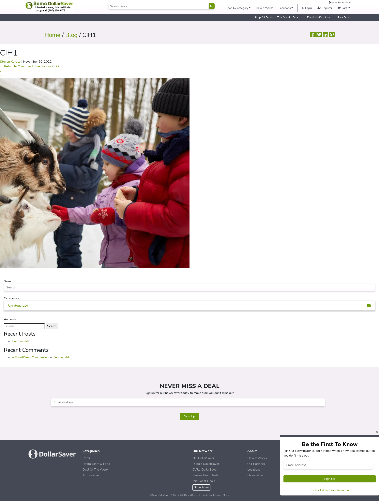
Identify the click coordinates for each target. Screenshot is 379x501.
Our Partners (256, 464)
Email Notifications (318, 17)
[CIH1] (95, 173)
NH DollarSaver (203, 458)
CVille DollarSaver (205, 469)
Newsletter (255, 475)
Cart (344, 8)
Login (308, 8)
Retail (87, 458)
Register (326, 8)
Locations (285, 8)
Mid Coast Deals (203, 481)
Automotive (91, 475)
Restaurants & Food (96, 464)
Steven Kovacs (10, 61)
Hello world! (20, 341)
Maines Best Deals (205, 475)
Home (52, 35)
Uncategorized (189, 305)
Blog (71, 35)
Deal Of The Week (95, 469)
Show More (201, 487)
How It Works (264, 8)
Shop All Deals (263, 17)
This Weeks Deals (288, 17)
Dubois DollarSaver (205, 464)
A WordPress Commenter (30, 357)
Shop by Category (237, 8)
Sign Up (189, 416)
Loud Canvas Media (219, 495)
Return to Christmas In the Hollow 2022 (29, 66)
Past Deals (344, 17)
